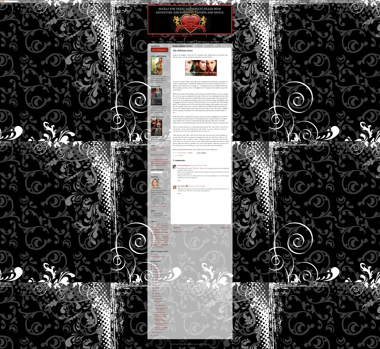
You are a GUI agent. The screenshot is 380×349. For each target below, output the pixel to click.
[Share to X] (201, 153)
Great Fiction (155, 237)
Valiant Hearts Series (159, 242)
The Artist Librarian (184, 165)
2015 (154, 269)
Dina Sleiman (181, 186)
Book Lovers (155, 226)
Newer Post (177, 227)
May (156, 291)
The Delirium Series (159, 312)
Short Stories (156, 240)
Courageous (191, 42)
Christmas (153, 228)
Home (201, 227)
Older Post (225, 227)
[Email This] (198, 153)
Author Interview (164, 224)
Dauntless (170, 42)
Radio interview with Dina (158, 155)
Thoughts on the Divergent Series (159, 319)
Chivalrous (180, 42)
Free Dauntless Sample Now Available (160, 324)
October (157, 277)
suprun (195, 344)
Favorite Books (165, 235)
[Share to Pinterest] (205, 153)
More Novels (202, 42)
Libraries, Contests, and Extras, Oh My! (160, 308)
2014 (154, 336)
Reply (179, 180)
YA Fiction (180, 155)
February (157, 299)
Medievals (158, 239)
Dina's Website (215, 42)
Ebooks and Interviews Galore (160, 302)
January (157, 332)
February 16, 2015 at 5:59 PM (196, 186)
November (158, 274)
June (156, 288)
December (158, 272)
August (157, 282)
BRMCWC (154, 254)
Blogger (207, 344)
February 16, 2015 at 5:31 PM (198, 165)
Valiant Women (159, 244)
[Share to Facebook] (203, 153)
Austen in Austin (155, 224)
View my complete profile (158, 206)
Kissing (152, 238)
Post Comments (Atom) (186, 232)
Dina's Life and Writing (159, 233)
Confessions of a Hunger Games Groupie (161, 328)
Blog (224, 42)
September (158, 280)
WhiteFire (153, 247)
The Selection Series (159, 305)
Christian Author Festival (158, 256)
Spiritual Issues (164, 240)
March (157, 296)
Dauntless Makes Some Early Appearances (160, 315)
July (156, 285)
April (156, 293)
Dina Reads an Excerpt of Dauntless (158, 149)
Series (153, 42)
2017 (154, 264)
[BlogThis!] (199, 153)
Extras (159, 235)
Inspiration (164, 237)
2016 (154, 266)
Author (161, 42)
